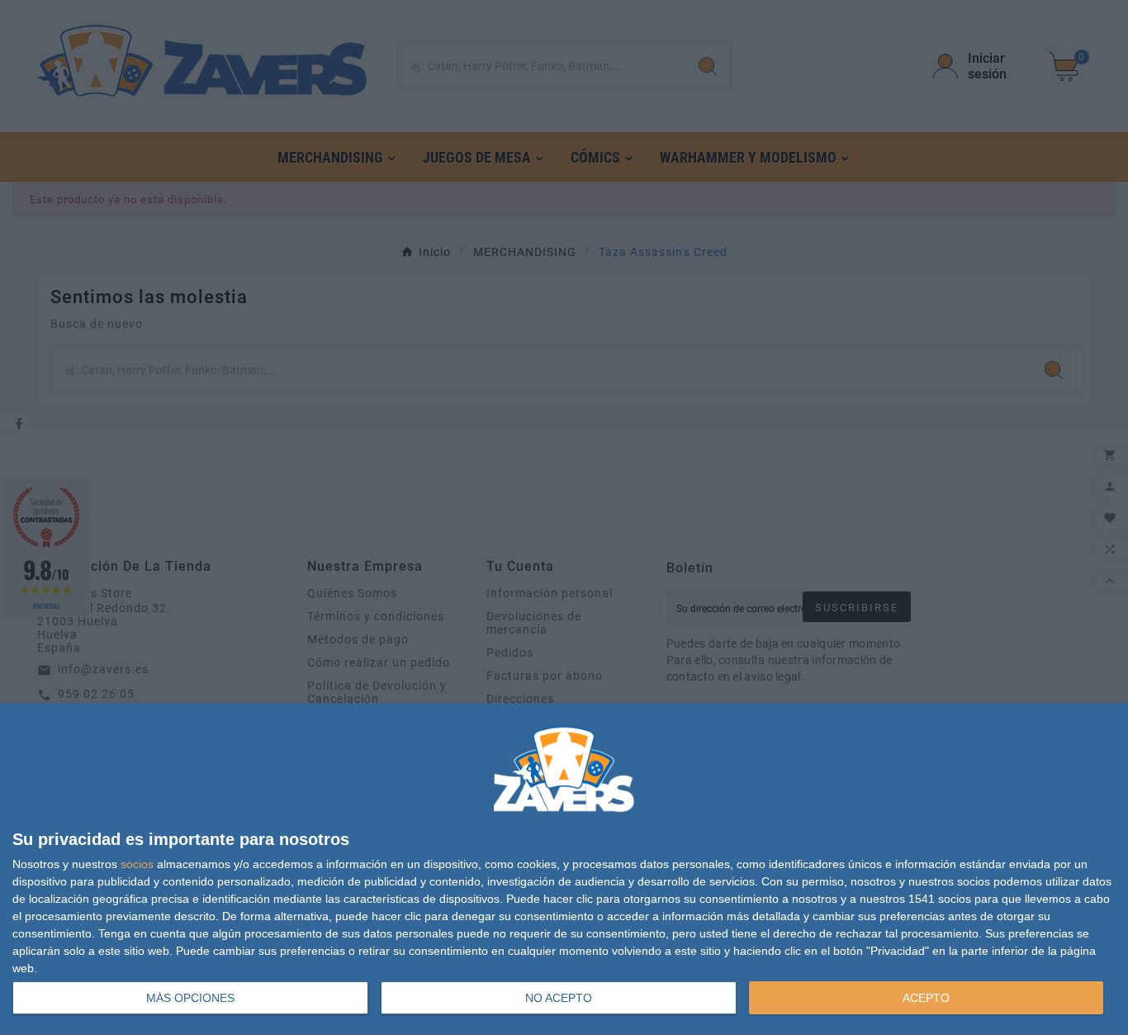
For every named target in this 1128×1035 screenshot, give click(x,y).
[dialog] (564, 869)
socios (137, 864)
